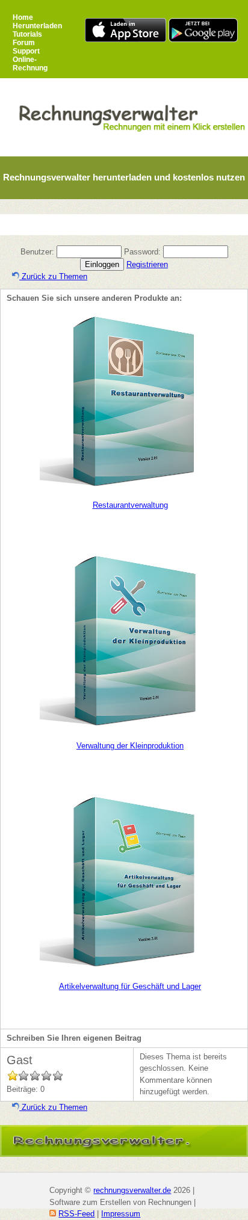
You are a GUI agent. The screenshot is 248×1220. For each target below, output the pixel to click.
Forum (24, 43)
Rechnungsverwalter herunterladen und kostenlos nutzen (124, 177)
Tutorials (27, 34)
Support (26, 51)
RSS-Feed (76, 1213)
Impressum (120, 1213)
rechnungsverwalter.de (132, 1190)
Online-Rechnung (30, 63)
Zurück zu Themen (53, 276)
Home (23, 17)
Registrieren (147, 264)
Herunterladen (37, 26)
